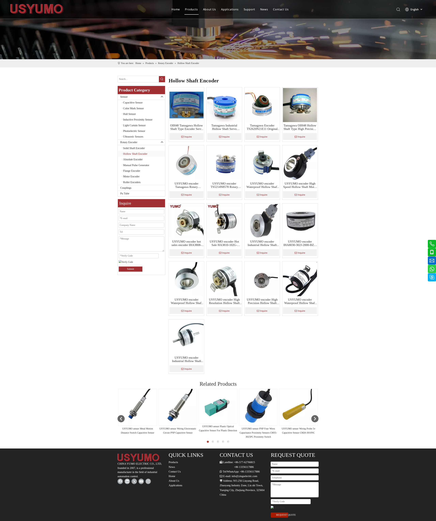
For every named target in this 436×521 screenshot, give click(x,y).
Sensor (124, 96)
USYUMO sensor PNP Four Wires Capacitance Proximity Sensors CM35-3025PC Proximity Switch (258, 432)
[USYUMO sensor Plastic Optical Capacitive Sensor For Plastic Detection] (218, 406)
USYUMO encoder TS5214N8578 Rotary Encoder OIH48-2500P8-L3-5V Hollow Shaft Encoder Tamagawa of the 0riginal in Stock (224, 185)
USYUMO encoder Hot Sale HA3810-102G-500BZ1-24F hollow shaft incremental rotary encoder (224, 243)
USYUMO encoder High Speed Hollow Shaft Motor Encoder (300, 185)
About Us (209, 9)
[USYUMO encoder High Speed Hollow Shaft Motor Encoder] (300, 162)
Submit (130, 269)
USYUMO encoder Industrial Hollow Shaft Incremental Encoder (186, 359)
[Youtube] (141, 481)
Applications (230, 9)
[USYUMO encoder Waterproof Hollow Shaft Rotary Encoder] (186, 278)
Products (191, 9)
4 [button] (223, 441)
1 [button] (207, 441)
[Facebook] (120, 481)
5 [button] (228, 441)
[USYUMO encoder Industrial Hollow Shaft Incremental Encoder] (186, 337)
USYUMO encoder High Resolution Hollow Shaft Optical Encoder (224, 301)
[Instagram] (148, 481)
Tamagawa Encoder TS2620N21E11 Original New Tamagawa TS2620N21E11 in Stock (262, 127)
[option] (137, 412)
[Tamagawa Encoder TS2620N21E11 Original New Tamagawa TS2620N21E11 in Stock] (262, 104)
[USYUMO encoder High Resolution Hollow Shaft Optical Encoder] (224, 278)
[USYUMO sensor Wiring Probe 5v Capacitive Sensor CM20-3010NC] (298, 407)
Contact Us (281, 9)
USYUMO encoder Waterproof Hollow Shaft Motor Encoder (300, 301)
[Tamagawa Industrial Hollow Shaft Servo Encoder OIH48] (224, 104)
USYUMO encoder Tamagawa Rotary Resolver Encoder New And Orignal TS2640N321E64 (186, 185)
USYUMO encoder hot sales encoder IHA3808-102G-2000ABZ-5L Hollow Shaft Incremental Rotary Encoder (186, 243)
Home (176, 9)
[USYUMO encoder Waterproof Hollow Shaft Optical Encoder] (262, 162)
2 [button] (213, 441)
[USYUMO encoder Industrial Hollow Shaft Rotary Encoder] (262, 220)
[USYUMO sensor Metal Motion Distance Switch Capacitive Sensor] (138, 407)
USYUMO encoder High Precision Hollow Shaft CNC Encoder (262, 301)
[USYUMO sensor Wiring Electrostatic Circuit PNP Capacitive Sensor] (178, 407)
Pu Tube (124, 193)
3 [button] (218, 441)
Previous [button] (121, 418)
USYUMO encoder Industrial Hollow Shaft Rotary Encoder (262, 243)
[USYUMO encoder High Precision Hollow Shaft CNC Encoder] (262, 278)
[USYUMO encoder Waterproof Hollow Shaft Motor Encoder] (300, 278)
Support (249, 9)
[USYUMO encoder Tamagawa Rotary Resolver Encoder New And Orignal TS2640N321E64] (186, 162)
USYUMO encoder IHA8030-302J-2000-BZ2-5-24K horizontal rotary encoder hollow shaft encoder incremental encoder (299, 243)
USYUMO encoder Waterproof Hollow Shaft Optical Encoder (262, 185)
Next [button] (314, 418)
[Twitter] (134, 481)
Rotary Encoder (128, 142)
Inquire (188, 136)
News (264, 9)
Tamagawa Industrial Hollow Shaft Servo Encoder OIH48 (224, 127)
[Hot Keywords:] (162, 79)
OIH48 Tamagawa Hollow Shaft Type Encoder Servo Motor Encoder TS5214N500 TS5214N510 (187, 127)
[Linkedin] (127, 481)
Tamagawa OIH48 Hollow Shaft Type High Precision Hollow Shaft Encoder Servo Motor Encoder (300, 127)
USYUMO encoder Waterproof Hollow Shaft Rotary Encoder (186, 301)
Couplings (125, 187)
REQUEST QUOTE (282, 515)
